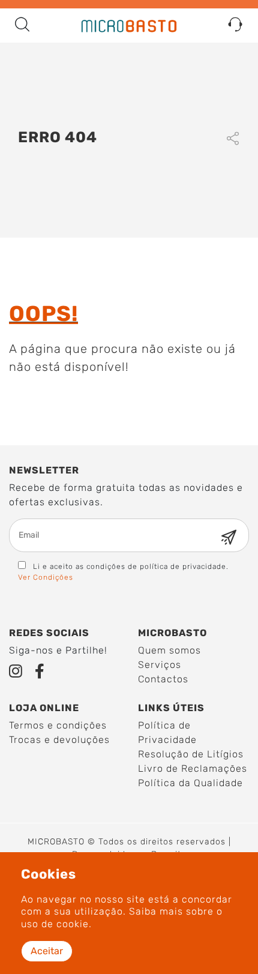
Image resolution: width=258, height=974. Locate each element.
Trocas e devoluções (59, 739)
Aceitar (47, 951)
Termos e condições (58, 725)
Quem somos (169, 650)
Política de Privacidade (167, 732)
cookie (72, 924)
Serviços (159, 664)
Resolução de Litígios (191, 754)
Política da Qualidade (190, 783)
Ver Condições (45, 577)
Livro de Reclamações (192, 768)
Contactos (163, 679)
